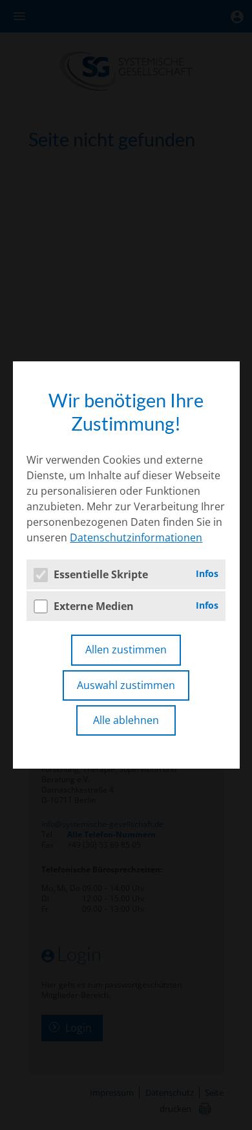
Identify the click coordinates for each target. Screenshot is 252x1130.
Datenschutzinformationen (136, 537)
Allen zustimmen (126, 649)
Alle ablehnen (126, 720)
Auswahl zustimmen (126, 685)
